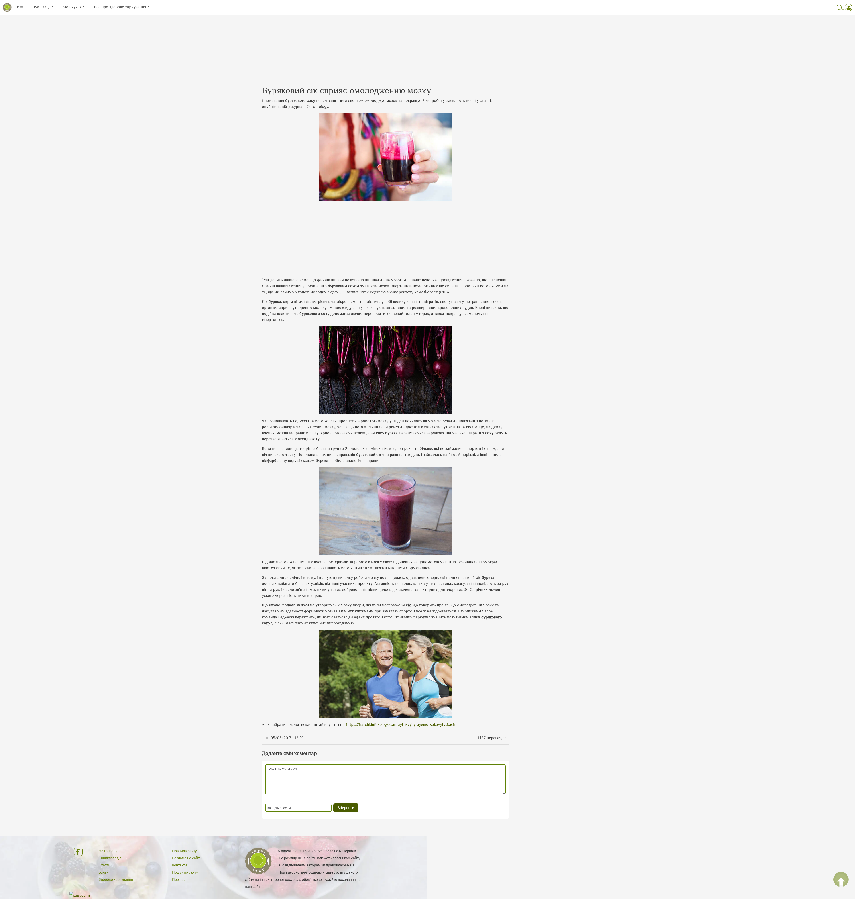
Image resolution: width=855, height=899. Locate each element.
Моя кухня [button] (72, 7)
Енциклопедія (110, 858)
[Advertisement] (427, 46)
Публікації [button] (41, 7)
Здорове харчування (116, 879)
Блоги (103, 872)
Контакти (179, 865)
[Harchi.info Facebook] (79, 852)
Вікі (20, 7)
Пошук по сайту (185, 872)
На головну (108, 851)
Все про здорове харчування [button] (120, 7)
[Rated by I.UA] (80, 895)
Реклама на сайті (186, 858)
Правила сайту (184, 851)
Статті (104, 865)
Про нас (178, 879)
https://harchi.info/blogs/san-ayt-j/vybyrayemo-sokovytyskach (400, 724)
